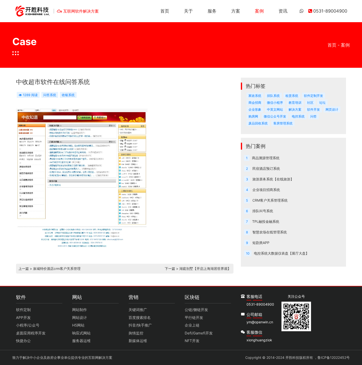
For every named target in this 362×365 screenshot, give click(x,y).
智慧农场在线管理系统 (269, 232)
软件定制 (23, 309)
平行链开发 (194, 317)
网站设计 (79, 317)
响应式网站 (81, 333)
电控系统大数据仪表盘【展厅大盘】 (281, 253)
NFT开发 (192, 340)
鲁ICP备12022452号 (333, 357)
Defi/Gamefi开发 (199, 333)
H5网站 (78, 325)
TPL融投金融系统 (265, 221)
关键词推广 (138, 309)
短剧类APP (260, 243)
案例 (259, 11)
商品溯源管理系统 (266, 158)
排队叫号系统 (262, 211)
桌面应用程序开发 (31, 333)
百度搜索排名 (140, 317)
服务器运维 (81, 340)
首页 (164, 11)
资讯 (283, 11)
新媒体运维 (138, 340)
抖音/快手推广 (140, 325)
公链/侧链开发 (196, 309)
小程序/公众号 (27, 325)
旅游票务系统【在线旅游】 (273, 179)
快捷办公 (23, 340)
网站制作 (79, 309)
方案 (235, 11)
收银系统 (68, 95)
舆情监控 (136, 333)
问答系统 (49, 95)
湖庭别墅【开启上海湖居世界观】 (205, 268)
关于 (188, 11)
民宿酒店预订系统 (266, 168)
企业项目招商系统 (266, 190)
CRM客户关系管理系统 (270, 200)
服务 (212, 11)
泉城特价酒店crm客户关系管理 (57, 268)
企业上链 (192, 325)
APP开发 (23, 317)
